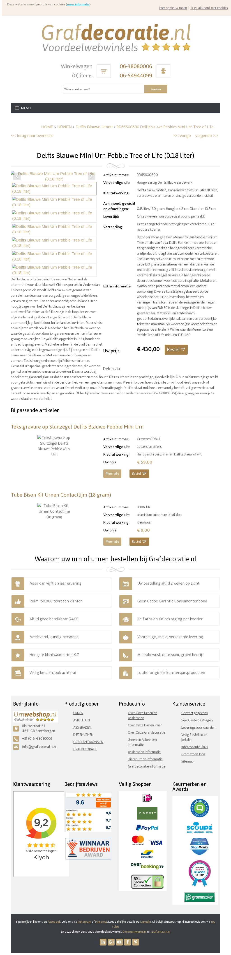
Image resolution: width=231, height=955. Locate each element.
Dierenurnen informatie (145, 759)
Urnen (78, 713)
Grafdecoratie (85, 749)
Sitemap (187, 761)
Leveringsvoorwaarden (198, 728)
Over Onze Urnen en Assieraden (142, 715)
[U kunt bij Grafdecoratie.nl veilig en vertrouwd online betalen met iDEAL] (147, 801)
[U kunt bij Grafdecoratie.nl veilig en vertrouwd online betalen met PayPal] (147, 830)
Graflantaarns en (88, 742)
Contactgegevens (194, 713)
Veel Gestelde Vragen (197, 720)
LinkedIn (145, 921)
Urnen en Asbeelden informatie (142, 742)
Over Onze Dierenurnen (145, 725)
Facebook (54, 921)
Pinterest (101, 921)
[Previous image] (17, 176)
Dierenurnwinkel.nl (134, 931)
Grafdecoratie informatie (146, 766)
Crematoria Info (193, 754)
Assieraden (82, 728)
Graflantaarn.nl (160, 931)
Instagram (84, 921)
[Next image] (91, 176)
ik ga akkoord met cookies (209, 8)
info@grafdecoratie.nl (39, 747)
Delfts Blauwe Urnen (94, 127)
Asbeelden (81, 720)
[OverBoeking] (147, 868)
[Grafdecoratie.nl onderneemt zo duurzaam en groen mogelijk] (199, 901)
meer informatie (78, 4)
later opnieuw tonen (173, 8)
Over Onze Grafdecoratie (146, 733)
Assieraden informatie (144, 752)
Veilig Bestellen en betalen (194, 737)
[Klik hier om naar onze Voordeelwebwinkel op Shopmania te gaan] (199, 854)
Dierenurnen (83, 735)
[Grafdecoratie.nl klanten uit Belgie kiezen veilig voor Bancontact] (147, 857)
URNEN (64, 127)
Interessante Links (194, 747)
